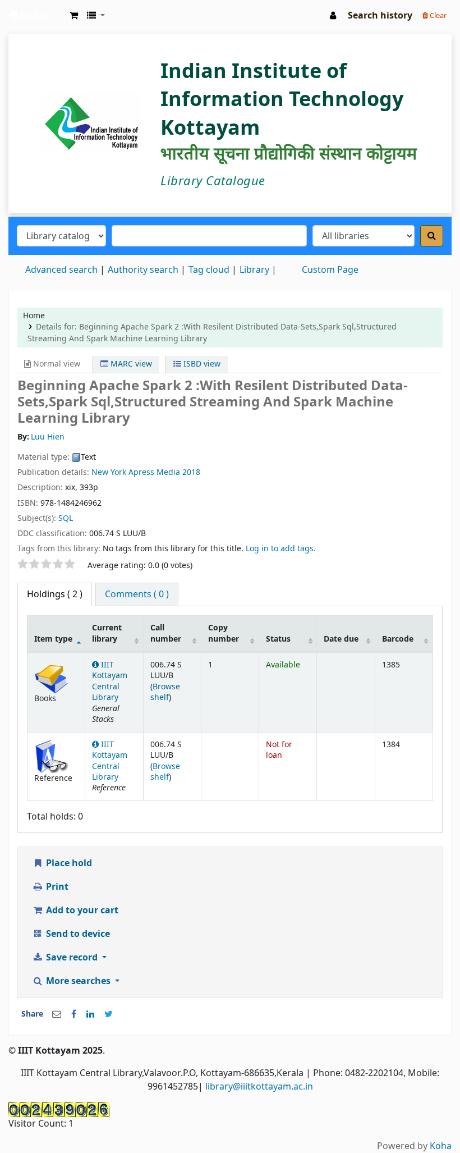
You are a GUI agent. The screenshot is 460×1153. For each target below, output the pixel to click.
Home (34, 316)
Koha (441, 1146)
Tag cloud (208, 270)
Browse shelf (165, 692)
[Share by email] (56, 1014)
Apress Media (154, 472)
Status (278, 639)
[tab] (136, 594)
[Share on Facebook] (73, 1014)
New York (108, 472)
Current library (107, 633)
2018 (191, 472)
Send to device (77, 934)
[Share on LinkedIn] (90, 1014)
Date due (341, 639)
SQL (65, 518)
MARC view (130, 364)
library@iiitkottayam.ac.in (259, 1086)
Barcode (397, 639)
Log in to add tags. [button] (281, 549)
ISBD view (200, 364)
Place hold (68, 863)
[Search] (431, 235)
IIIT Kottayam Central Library (37, 15)
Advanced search (61, 270)
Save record (72, 957)
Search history (380, 15)
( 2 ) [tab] (54, 594)
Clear (437, 15)
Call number (165, 633)
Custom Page (330, 270)
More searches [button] (78, 981)
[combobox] (209, 235)
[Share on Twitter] (108, 1014)
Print (56, 887)
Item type (53, 639)
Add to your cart (81, 910)
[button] (73, 15)
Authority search (143, 270)
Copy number (223, 633)
